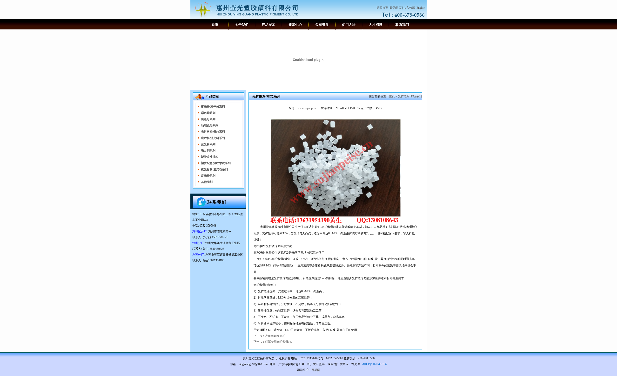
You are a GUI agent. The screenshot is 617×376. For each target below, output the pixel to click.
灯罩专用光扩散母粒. (278, 341)
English (420, 7)
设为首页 (396, 7)
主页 (392, 96)
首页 (215, 25)
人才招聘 (375, 25)
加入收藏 (409, 7)
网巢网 (315, 370)
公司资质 (322, 25)
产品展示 (268, 25)
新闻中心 (295, 25)
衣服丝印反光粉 (275, 336)
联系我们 (402, 25)
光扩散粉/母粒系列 (410, 96)
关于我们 (241, 25)
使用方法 (348, 25)
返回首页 (382, 7)
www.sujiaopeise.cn (308, 108)
